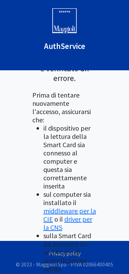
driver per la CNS (67, 223)
